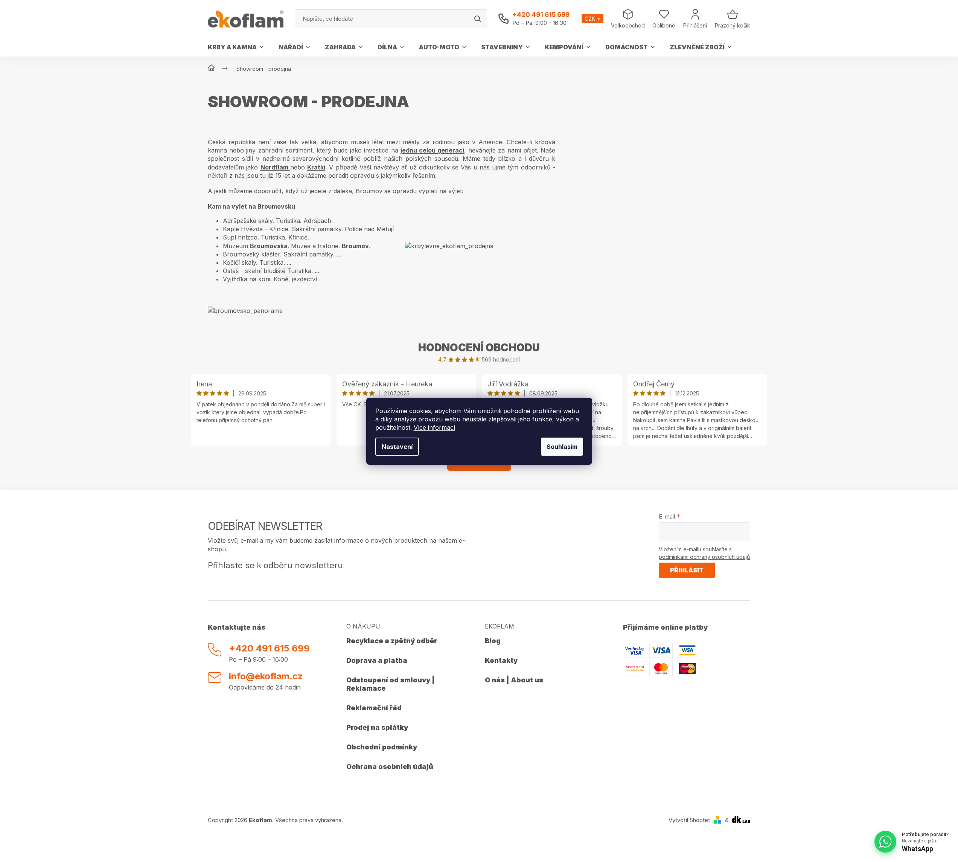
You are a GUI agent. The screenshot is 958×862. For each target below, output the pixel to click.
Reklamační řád (374, 708)
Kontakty (501, 660)
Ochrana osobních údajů (389, 766)
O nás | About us (514, 680)
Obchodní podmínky (381, 747)
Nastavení (397, 446)
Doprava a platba (376, 660)
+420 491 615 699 (541, 14)
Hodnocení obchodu (479, 347)
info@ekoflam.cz (266, 676)
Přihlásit (687, 570)
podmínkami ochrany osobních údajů (704, 557)
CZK (591, 18)
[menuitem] (235, 47)
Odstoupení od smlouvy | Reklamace (390, 684)
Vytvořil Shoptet (689, 820)
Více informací (434, 427)
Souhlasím (562, 446)
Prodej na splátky (377, 727)
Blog (493, 641)
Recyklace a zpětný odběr (391, 641)
